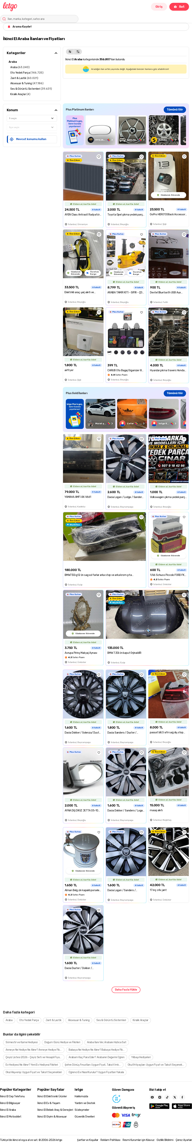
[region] (126, 130)
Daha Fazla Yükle (126, 989)
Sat (181, 6)
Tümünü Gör (175, 109)
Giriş (159, 6)
